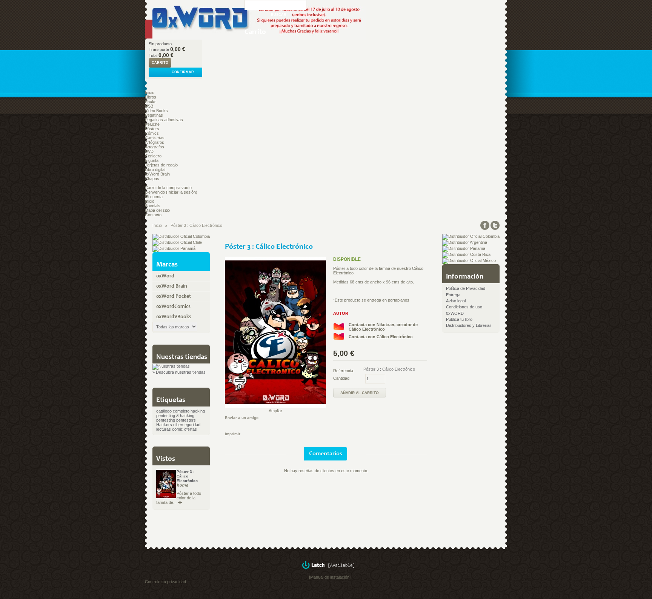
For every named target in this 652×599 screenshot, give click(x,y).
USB (149, 106)
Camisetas (155, 138)
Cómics (152, 133)
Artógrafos (154, 142)
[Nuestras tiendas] (171, 366)
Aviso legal (456, 301)
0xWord (165, 276)
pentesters (186, 420)
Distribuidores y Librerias (469, 325)
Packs (151, 101)
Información (464, 276)
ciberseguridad (186, 424)
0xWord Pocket (173, 296)
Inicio (149, 92)
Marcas (167, 264)
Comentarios (325, 454)
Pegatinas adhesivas (164, 119)
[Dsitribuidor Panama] (463, 248)
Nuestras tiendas (181, 357)
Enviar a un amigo (241, 418)
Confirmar (183, 72)
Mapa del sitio (157, 210)
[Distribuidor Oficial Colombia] (181, 236)
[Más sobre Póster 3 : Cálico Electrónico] (179, 503)
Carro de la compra (162, 187)
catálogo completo (172, 411)
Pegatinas (154, 115)
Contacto (153, 214)
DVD (149, 151)
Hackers (164, 424)
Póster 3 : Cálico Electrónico (187, 476)
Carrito (255, 32)
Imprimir (232, 434)
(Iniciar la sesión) (181, 192)
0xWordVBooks (173, 317)
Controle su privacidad (165, 581)
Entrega (453, 295)
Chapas (152, 178)
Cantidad (341, 378)
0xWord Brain (157, 174)
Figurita (151, 160)
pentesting (165, 420)
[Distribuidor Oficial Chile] (177, 242)
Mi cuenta (154, 196)
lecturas (163, 429)
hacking (198, 411)
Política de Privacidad (465, 288)
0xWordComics (173, 307)
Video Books (156, 110)
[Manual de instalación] (330, 577)
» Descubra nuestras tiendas (179, 372)
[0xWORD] (194, 20)
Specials (152, 205)
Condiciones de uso (464, 307)
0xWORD (455, 313)
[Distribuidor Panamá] (173, 248)
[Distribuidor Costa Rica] (466, 254)
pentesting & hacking (175, 415)
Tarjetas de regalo (161, 165)
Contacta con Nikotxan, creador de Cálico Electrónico (383, 326)
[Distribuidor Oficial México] (469, 260)
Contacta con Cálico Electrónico (381, 336)
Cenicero (153, 156)
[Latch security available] (329, 572)
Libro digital (155, 169)
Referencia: (343, 370)
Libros (150, 97)
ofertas (190, 429)
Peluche (152, 124)
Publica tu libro (459, 319)
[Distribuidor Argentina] (464, 242)
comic (177, 429)
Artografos (154, 147)
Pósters (152, 128)
